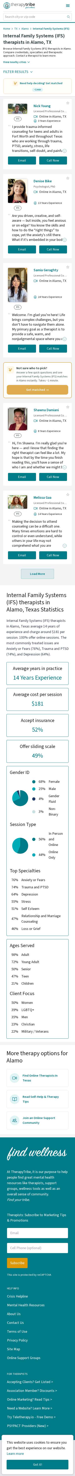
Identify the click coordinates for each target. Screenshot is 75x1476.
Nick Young (42, 106)
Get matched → (37, 390)
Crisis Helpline (17, 1296)
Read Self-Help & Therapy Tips (41, 1099)
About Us (14, 1313)
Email (22, 160)
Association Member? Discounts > (32, 1390)
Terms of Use (17, 1331)
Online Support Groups (23, 1357)
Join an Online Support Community (39, 1120)
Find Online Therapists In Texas (40, 1078)
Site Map (13, 1349)
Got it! (37, 1464)
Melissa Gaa (42, 497)
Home (6, 29)
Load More (37, 574)
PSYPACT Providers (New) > (27, 1425)
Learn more (15, 1453)
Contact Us (15, 1322)
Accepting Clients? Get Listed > (30, 1381)
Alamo (25, 29)
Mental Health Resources (26, 1305)
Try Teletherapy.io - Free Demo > (31, 1417)
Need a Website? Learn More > (29, 1408)
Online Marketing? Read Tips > (29, 1399)
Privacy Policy (17, 1340)
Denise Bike (43, 181)
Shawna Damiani (46, 410)
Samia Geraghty (46, 270)
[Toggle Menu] (68, 6)
